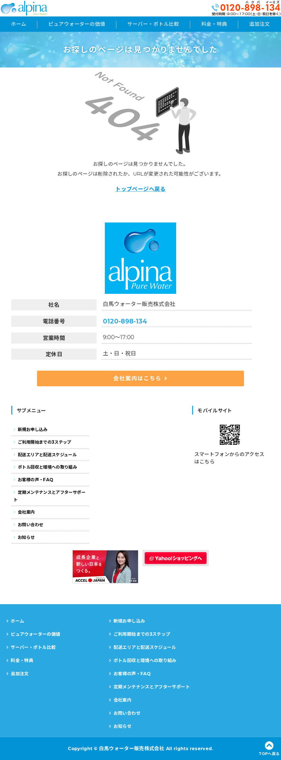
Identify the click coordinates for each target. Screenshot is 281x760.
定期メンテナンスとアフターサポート (49, 496)
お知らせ (26, 537)
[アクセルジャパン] (105, 566)
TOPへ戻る (269, 753)
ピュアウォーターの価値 (76, 24)
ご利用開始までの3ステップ (44, 442)
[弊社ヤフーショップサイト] (176, 558)
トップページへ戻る (140, 189)
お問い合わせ (30, 524)
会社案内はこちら (137, 378)
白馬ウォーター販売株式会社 (132, 748)
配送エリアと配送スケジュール (47, 454)
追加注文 (259, 24)
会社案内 (26, 512)
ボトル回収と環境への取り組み (47, 467)
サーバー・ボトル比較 (153, 24)
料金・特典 (214, 24)
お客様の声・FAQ (35, 479)
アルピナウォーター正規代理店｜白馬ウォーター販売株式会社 (31, 8)
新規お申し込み (32, 429)
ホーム (18, 24)
